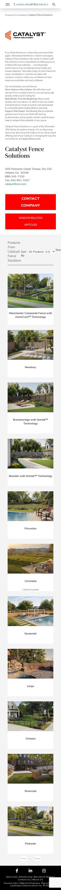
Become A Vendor (44, 876)
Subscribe (11, 876)
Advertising (25, 876)
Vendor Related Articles (31, 221)
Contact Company (30, 202)
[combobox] (39, 252)
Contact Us (24, 879)
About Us (37, 879)
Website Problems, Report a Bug (38, 883)
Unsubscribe (11, 883)
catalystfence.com (15, 184)
